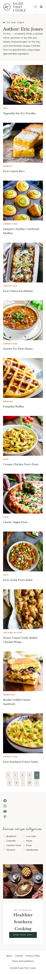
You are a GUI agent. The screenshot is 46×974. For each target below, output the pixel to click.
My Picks (18, 633)
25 (29, 782)
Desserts (7, 166)
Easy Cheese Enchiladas (18, 291)
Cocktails (11, 840)
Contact (19, 955)
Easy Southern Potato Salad (20, 762)
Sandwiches (9, 695)
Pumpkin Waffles (13, 406)
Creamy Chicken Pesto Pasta (20, 464)
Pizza (5, 517)
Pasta (5, 108)
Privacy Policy (33, 955)
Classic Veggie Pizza (15, 522)
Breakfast (8, 401)
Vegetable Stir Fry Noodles (19, 113)
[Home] (4, 22)
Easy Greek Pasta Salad (17, 580)
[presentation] (23, 85)
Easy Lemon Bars (14, 171)
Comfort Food (10, 224)
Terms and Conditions (23, 961)
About (9, 955)
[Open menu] (35, 6)
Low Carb (7, 633)
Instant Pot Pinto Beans (18, 348)
